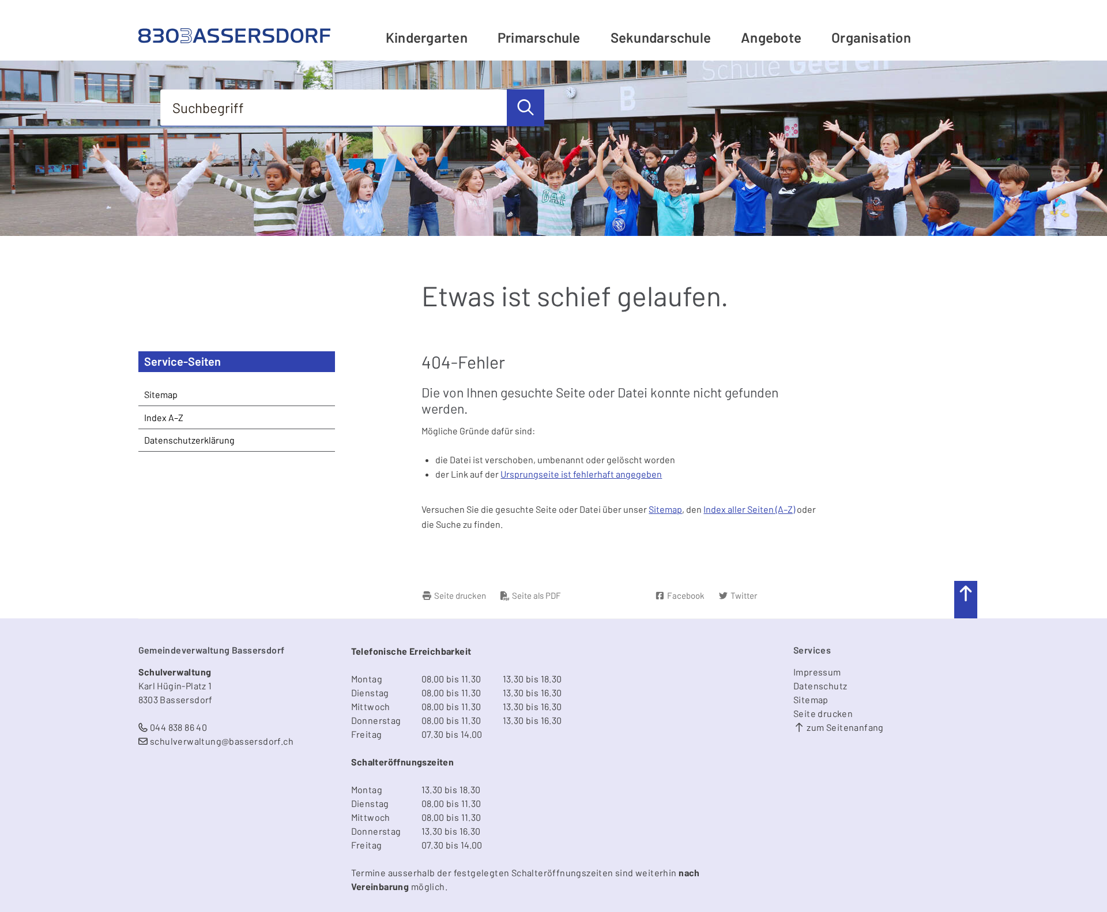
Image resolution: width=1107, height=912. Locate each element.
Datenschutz (820, 685)
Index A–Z (163, 417)
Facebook (685, 595)
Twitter (743, 595)
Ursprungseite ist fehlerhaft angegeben (581, 473)
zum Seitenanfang (844, 727)
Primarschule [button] (539, 37)
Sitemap (665, 509)
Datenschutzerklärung (189, 439)
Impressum (817, 671)
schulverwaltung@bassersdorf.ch (221, 740)
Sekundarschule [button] (661, 37)
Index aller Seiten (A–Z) (749, 509)
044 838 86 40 (178, 727)
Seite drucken (459, 595)
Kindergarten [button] (427, 37)
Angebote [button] (771, 37)
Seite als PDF (535, 595)
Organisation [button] (871, 37)
